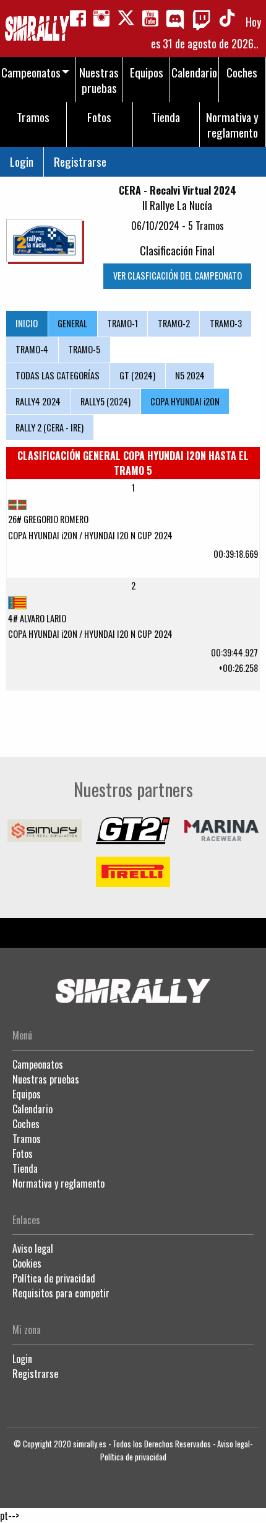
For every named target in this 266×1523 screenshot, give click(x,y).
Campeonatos (37, 1064)
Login (21, 161)
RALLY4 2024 (38, 401)
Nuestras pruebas (45, 1079)
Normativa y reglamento (58, 1183)
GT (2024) (137, 375)
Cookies (26, 1263)
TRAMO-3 (226, 323)
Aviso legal (32, 1248)
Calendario (32, 1108)
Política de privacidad (53, 1278)
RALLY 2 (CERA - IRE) (49, 427)
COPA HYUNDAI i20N (185, 401)
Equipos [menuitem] (146, 72)
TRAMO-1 (122, 323)
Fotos (22, 1153)
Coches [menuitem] (241, 72)
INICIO (26, 323)
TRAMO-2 (174, 323)
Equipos (26, 1094)
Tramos (26, 1138)
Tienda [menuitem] (166, 117)
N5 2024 (190, 375)
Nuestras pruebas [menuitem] (99, 80)
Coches (26, 1123)
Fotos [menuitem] (99, 117)
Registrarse (80, 161)
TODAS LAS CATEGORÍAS (57, 375)
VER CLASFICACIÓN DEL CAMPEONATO (177, 275)
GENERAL (72, 323)
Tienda (25, 1168)
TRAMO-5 (84, 349)
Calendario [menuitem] (194, 72)
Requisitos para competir (60, 1293)
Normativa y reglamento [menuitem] (232, 124)
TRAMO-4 (31, 349)
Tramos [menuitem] (33, 117)
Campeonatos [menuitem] (31, 72)
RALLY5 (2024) (105, 401)
